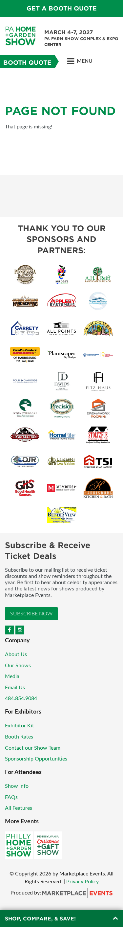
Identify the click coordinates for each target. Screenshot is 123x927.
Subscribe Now (31, 613)
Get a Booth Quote (62, 8)
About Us (16, 654)
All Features (18, 808)
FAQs (11, 797)
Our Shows (18, 665)
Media (12, 676)
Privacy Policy (82, 881)
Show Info (17, 786)
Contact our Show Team (32, 748)
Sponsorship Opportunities (36, 758)
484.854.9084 (21, 698)
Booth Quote (27, 62)
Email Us (15, 687)
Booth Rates (19, 736)
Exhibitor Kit (19, 725)
